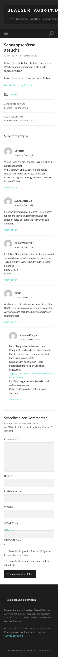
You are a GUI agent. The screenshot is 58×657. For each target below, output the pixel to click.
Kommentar (11, 439)
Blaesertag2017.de (27, 650)
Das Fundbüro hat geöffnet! (19, 119)
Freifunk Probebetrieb (16, 106)
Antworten (11, 188)
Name (8, 475)
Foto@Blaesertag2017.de (18, 85)
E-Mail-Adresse (13, 491)
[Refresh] (9, 530)
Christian (19, 150)
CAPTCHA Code (12, 540)
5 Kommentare (28, 56)
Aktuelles (14, 94)
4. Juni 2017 (10, 56)
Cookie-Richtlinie (13, 635)
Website (8, 506)
